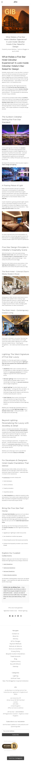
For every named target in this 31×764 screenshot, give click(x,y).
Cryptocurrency (15, 661)
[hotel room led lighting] (15, 221)
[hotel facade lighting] (15, 174)
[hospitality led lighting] (15, 285)
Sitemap (15, 666)
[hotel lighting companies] (15, 134)
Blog (15, 659)
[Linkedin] (18, 616)
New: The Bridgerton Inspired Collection (15, 681)
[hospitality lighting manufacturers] (15, 325)
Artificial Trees (15, 678)
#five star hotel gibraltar (15, 608)
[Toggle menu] (2, 2)
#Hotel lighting (22, 611)
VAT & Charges (15, 641)
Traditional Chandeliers (9, 567)
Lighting (15, 676)
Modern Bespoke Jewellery (10, 575)
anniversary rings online (14, 444)
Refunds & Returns (15, 646)
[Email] (12, 616)
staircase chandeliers (22, 382)
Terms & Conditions (15, 649)
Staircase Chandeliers (9, 571)
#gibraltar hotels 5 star (10, 611)
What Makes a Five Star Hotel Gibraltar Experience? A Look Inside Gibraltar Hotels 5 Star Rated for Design (15, 42)
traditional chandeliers (15, 372)
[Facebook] (10, 616)
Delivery (15, 639)
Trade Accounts (15, 656)
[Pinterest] (21, 616)
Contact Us (15, 634)
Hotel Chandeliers (8, 564)
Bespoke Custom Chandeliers (15, 654)
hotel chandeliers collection (18, 237)
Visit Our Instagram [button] (15, 758)
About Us (15, 636)
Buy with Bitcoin (15, 664)
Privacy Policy (15, 651)
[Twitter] (15, 616)
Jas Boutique (6, 477)
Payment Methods (15, 644)
